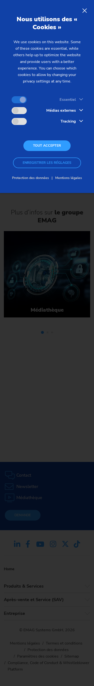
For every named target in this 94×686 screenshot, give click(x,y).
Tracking (68, 121)
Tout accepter (47, 145)
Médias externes (61, 110)
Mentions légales (68, 178)
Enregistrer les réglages (47, 162)
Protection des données (30, 178)
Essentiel (68, 99)
